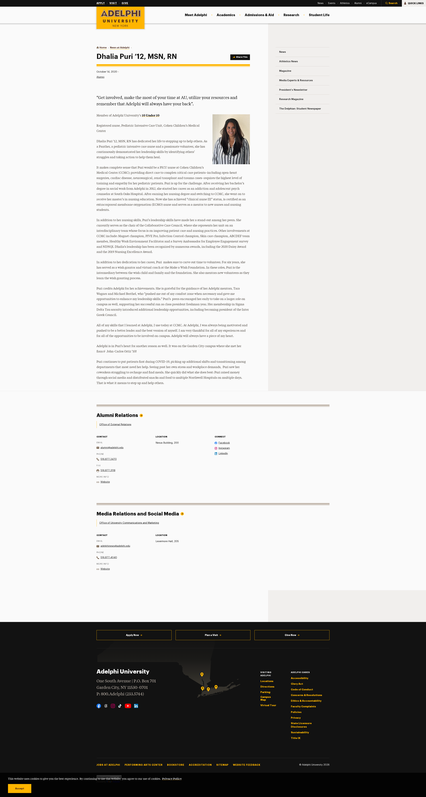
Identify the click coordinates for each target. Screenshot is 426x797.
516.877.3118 (108, 470)
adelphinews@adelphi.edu (115, 546)
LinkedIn (223, 453)
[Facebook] (99, 706)
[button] (391, 3)
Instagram (224, 448)
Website (105, 482)
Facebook (224, 443)
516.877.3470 (109, 459)
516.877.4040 (109, 557)
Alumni (100, 77)
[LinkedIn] (136, 706)
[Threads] (106, 706)
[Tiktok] (120, 706)
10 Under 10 (150, 115)
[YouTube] (128, 706)
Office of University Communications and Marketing (129, 523)
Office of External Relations (115, 424)
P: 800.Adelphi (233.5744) (120, 694)
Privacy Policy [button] (172, 778)
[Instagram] (113, 706)
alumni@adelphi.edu (112, 447)
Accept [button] (19, 788)
